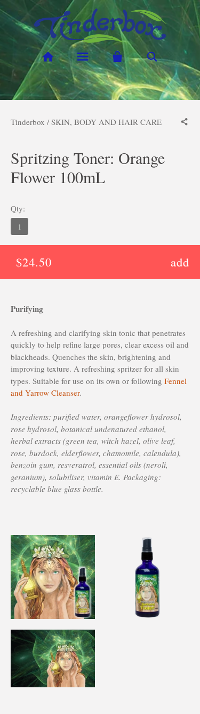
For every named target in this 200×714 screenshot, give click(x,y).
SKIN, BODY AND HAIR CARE (106, 121)
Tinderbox (28, 121)
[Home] (48, 57)
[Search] (151, 57)
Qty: (18, 208)
